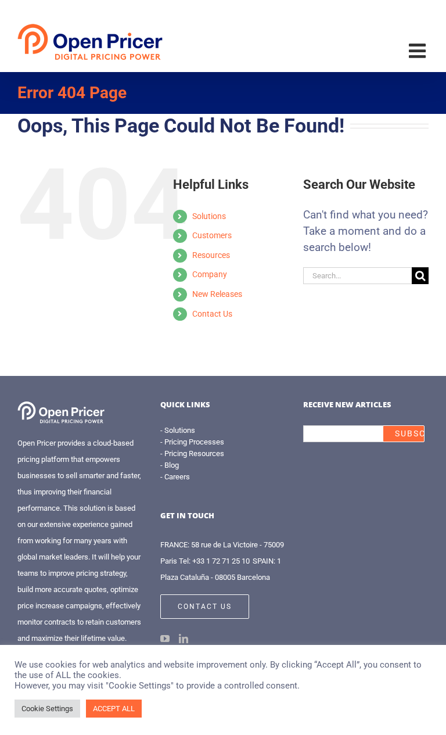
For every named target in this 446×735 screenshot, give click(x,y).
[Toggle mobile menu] (419, 50)
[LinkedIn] (183, 638)
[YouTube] (165, 638)
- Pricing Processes (192, 442)
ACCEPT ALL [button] (114, 708)
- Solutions (177, 430)
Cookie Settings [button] (47, 708)
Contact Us (212, 313)
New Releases (217, 294)
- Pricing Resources (192, 453)
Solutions (209, 216)
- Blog (169, 465)
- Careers (175, 476)
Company (209, 274)
